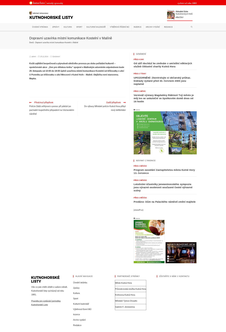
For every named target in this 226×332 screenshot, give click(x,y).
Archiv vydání (79, 320)
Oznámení (56, 56)
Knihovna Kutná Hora (125, 295)
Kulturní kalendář (81, 304)
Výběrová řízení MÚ (82, 309)
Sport (75, 298)
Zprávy (76, 288)
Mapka (32, 78)
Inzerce (76, 314)
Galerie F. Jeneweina (125, 307)
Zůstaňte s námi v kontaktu (174, 276)
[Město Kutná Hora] (46, 3)
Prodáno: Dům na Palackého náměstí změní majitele (165, 202)
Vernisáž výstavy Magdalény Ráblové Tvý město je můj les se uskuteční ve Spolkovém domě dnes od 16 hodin (164, 98)
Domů (31, 42)
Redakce (77, 325)
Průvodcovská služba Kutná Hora (130, 289)
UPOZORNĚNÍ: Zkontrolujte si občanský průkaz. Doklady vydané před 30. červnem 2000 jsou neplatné (162, 80)
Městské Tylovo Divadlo (126, 301)
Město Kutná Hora (123, 283)
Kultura (76, 293)
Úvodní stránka (80, 282)
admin (34, 56)
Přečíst (179, 17)
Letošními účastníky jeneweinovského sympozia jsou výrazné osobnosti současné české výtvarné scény (163, 187)
